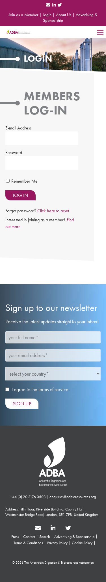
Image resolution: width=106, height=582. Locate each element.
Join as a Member (23, 14)
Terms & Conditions (28, 542)
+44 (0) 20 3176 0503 (28, 496)
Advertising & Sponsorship (74, 536)
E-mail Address (18, 128)
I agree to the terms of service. (41, 389)
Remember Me (24, 181)
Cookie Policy (82, 542)
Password (13, 152)
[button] (100, 32)
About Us (63, 14)
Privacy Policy (57, 542)
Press (15, 536)
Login (47, 14)
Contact (29, 536)
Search (44, 536)
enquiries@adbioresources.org (72, 496)
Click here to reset (53, 211)
